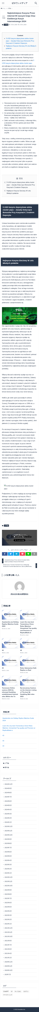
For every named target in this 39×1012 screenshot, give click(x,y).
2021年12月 (8, 928)
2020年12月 (8, 962)
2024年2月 (8, 818)
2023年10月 (8, 835)
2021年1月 (8, 957)
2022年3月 (8, 915)
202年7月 (8, 974)
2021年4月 (8, 953)
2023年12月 (8, 826)
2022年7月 (8, 898)
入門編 (6, 24)
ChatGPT (6, 991)
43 (3, 735)
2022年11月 (8, 881)
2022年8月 (8, 894)
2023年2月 (8, 869)
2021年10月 (8, 936)
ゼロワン (26, 991)
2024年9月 (8, 788)
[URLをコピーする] (34, 554)
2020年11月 (8, 966)
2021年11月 (8, 932)
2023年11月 (8, 831)
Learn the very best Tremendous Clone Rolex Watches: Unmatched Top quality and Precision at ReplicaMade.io (18, 728)
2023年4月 (8, 860)
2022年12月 (8, 877)
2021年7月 (8, 945)
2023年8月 (8, 843)
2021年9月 (8, 940)
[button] (4, 554)
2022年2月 (8, 919)
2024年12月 (8, 784)
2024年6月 (8, 801)
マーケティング (7, 995)
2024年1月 (8, 822)
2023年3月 (8, 864)
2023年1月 (8, 873)
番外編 (7, 767)
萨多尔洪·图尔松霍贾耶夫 (19, 594)
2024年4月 (8, 809)
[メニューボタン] (3, 3)
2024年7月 (8, 797)
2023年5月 (8, 856)
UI (11, 991)
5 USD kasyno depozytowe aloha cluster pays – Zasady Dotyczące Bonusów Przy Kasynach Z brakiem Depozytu (20, 41)
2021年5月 (8, 949)
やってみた (18, 991)
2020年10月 (8, 970)
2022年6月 (8, 902)
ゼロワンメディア (19, 3)
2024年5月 (8, 805)
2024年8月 (8, 792)
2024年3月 (8, 814)
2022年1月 (8, 924)
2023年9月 (8, 839)
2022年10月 (8, 885)
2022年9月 (8, 890)
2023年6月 (8, 852)
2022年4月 (8, 911)
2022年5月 (8, 907)
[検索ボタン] (36, 3)
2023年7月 (8, 847)
